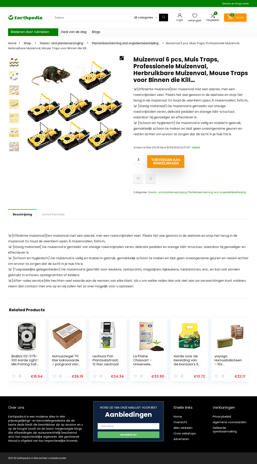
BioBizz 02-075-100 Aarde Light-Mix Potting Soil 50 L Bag (25, 362)
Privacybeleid (222, 417)
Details (195, 147)
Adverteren (181, 439)
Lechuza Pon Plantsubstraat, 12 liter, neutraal (106, 360)
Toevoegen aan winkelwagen (165, 161)
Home (12, 43)
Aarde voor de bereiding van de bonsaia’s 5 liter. (186, 362)
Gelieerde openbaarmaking (225, 429)
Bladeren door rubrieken (30, 32)
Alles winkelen (183, 428)
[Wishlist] (194, 16)
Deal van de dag (73, 32)
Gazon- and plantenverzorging (61, 43)
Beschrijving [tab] (22, 214)
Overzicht (180, 422)
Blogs (96, 32)
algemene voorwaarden (229, 422)
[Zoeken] (163, 17)
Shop (27, 43)
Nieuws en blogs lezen (235, 3)
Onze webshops (184, 433)
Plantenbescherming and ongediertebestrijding (125, 43)
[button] (122, 58)
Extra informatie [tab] (53, 214)
